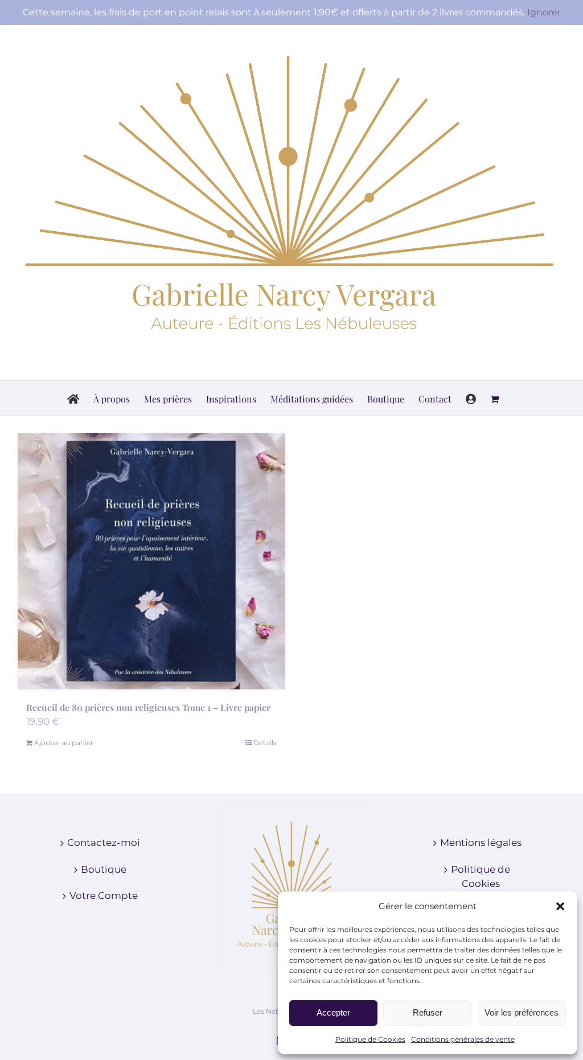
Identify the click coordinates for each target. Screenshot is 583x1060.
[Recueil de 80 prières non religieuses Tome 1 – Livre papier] (151, 561)
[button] (560, 906)
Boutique (103, 869)
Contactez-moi (103, 842)
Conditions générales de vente (463, 1039)
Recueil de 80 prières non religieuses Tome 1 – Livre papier (148, 707)
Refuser (427, 1012)
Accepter (333, 1012)
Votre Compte (103, 895)
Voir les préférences (522, 1012)
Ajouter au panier (63, 742)
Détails (265, 742)
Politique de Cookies (370, 1039)
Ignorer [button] (544, 12)
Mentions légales (481, 842)
